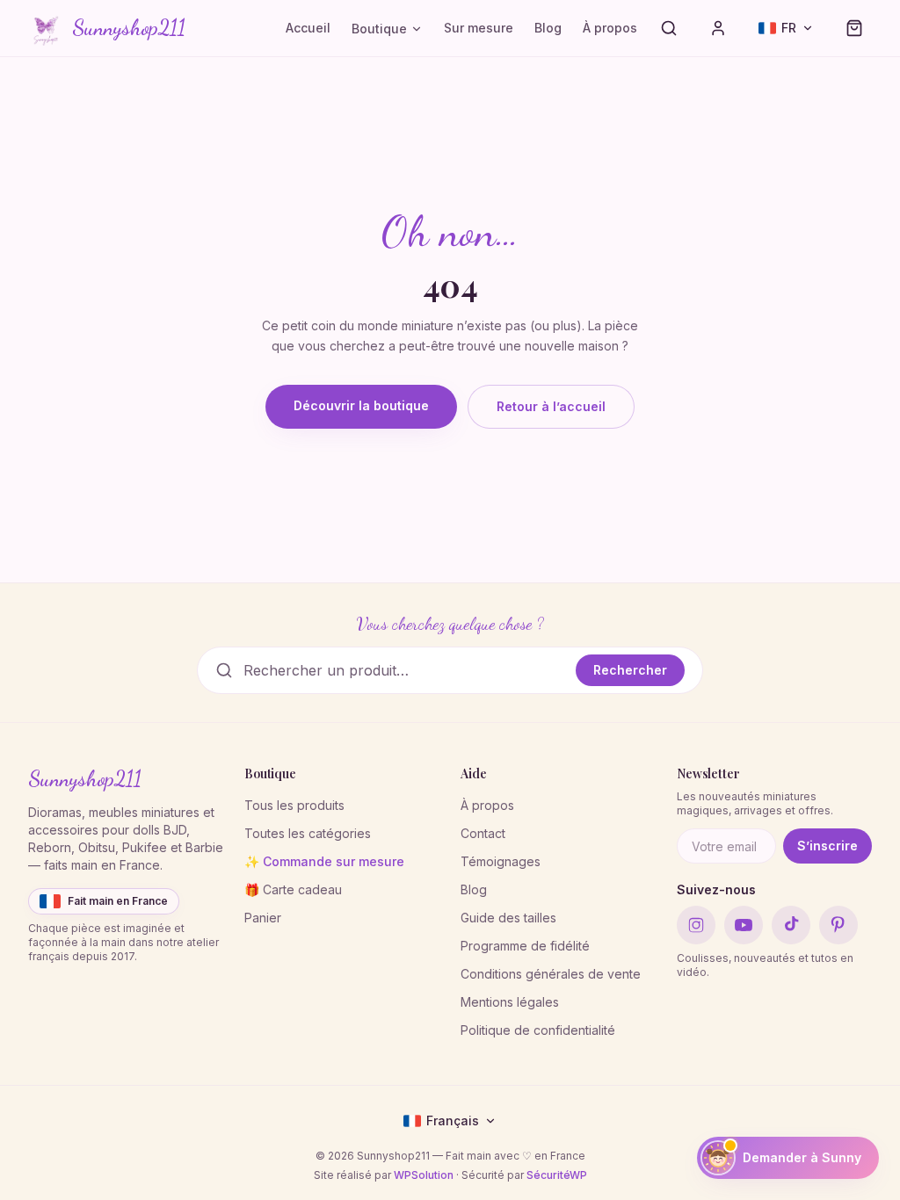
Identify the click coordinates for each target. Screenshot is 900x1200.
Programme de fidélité (525, 945)
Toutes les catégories (307, 833)
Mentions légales (510, 1001)
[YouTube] (743, 925)
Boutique (379, 28)
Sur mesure (478, 27)
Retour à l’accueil (551, 406)
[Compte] (718, 28)
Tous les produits (294, 805)
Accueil (308, 27)
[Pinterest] (838, 925)
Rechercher (630, 669)
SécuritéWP (556, 1175)
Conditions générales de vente (551, 973)
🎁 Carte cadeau (293, 889)
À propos (610, 27)
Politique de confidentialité (538, 1030)
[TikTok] (791, 925)
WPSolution (424, 1175)
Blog (548, 27)
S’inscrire (827, 845)
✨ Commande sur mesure (324, 861)
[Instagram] (696, 925)
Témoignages (501, 861)
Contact (483, 833)
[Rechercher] (668, 28)
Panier (262, 917)
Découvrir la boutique (361, 405)
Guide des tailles (508, 917)
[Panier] (854, 28)
